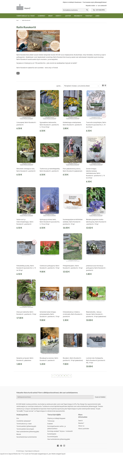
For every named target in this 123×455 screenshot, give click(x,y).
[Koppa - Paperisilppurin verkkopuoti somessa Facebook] (58, 446)
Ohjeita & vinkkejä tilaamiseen (72, 2)
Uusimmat (41, 16)
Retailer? (81, 423)
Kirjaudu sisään (90, 5)
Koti (17, 20)
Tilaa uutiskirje (100, 397)
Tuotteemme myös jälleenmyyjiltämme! (95, 2)
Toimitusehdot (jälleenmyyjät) (26, 426)
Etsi (17, 418)
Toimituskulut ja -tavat (25, 16)
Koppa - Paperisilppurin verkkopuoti (30, 451)
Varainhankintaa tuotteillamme (26, 437)
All (18, 73)
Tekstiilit (88, 16)
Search (80, 420)
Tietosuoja (50, 421)
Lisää (97, 16)
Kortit (58, 16)
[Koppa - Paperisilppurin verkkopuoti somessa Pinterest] (61, 446)
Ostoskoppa (100, 10)
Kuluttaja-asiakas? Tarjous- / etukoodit (60, 431)
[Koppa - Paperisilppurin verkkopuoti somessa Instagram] (64, 446)
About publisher (83, 428)
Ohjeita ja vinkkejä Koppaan (56, 418)
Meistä (18, 434)
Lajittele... (59, 86)
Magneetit (78, 16)
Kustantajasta (51, 434)
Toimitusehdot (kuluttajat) (25, 429)
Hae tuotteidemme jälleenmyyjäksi (27, 431)
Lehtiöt (68, 16)
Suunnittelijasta (52, 436)
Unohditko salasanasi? (23, 421)
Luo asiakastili (102, 5)
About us (81, 426)
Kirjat (50, 16)
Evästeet (50, 424)
